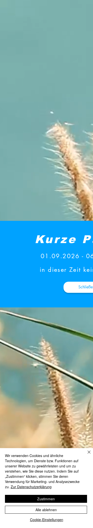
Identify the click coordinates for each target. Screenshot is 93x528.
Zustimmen (46, 498)
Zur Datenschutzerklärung (31, 486)
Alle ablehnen (46, 509)
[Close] (86, 455)
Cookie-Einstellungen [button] (46, 519)
